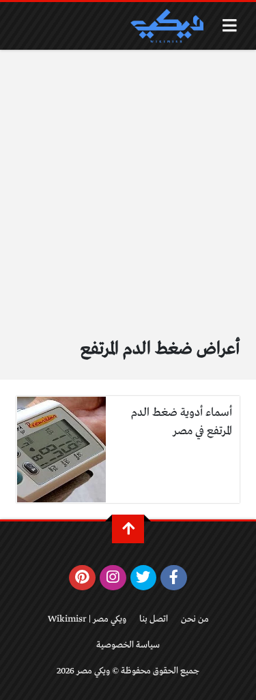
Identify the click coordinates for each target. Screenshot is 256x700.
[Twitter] (143, 578)
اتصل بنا (153, 619)
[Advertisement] (128, 184)
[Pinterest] (82, 578)
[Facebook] (173, 578)
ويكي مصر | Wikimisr (87, 619)
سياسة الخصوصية (128, 645)
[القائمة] (230, 25)
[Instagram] (113, 578)
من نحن (195, 619)
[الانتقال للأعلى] (127, 529)
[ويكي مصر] (166, 26)
